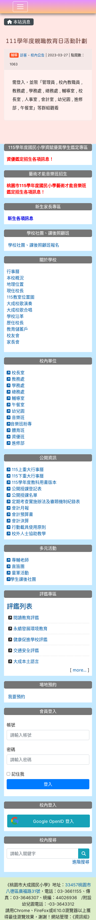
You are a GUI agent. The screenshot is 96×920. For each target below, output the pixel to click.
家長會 (13, 342)
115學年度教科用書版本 (33, 482)
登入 (48, 784)
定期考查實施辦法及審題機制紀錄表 (45, 501)
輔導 (14, 55)
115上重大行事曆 (27, 469)
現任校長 (15, 290)
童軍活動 (19, 572)
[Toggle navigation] (20, 6)
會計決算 (19, 520)
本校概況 (15, 278)
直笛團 (17, 566)
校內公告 (38, 55)
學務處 (17, 385)
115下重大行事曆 (27, 476)
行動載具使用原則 (28, 527)
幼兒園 (17, 411)
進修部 (17, 443)
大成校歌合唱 (19, 310)
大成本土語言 (26, 661)
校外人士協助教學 (28, 533)
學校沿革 (15, 316)
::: (5, 15)
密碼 (11, 749)
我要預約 (16, 696)
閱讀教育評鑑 (26, 617)
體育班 (17, 430)
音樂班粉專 (21, 424)
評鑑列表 (19, 606)
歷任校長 (15, 322)
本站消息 (21, 22)
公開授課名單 (23, 495)
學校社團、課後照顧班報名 (33, 245)
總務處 (17, 391)
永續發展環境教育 (30, 628)
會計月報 (19, 508)
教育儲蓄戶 (17, 329)
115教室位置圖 (20, 297)
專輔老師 (19, 560)
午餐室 (17, 404)
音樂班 (17, 417)
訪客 (23, 55)
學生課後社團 (23, 579)
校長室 (17, 372)
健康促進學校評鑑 (30, 639)
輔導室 (17, 398)
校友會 (13, 335)
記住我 (17, 774)
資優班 (17, 436)
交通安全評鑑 (26, 650)
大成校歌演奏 (19, 303)
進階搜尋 (80, 861)
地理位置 (15, 284)
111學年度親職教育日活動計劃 (46, 41)
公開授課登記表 (26, 488)
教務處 (17, 379)
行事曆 (13, 271)
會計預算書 (21, 514)
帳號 (11, 725)
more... (79, 670)
